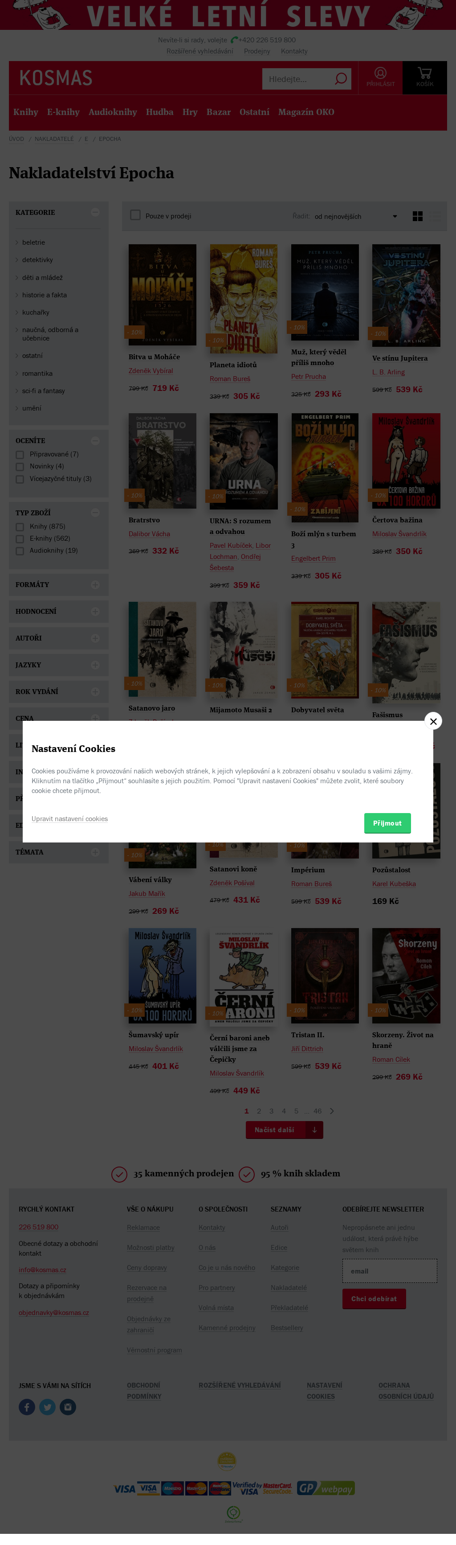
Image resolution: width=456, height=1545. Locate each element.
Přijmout (387, 822)
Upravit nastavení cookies (70, 818)
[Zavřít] (433, 721)
